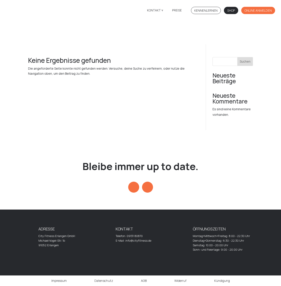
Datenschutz (103, 281)
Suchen (245, 61)
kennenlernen (206, 10)
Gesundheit (122, 38)
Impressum (59, 281)
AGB (144, 281)
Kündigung (222, 281)
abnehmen (196, 38)
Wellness (234, 38)
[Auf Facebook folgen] (147, 187)
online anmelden (258, 10)
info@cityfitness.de (138, 241)
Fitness (84, 38)
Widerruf (180, 281)
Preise (177, 10)
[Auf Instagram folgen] (133, 187)
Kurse (159, 38)
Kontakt (154, 10)
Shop (231, 10)
